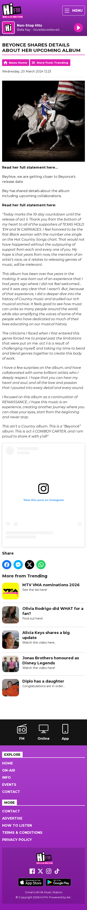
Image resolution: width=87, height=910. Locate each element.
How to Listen (17, 825)
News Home (18, 62)
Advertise (12, 818)
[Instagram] (48, 873)
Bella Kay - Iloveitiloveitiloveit (38, 30)
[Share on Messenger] (18, 564)
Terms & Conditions (22, 833)
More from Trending (52, 62)
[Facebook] (32, 873)
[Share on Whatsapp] (41, 564)
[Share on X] (29, 564)
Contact (11, 792)
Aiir (69, 897)
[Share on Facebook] (6, 564)
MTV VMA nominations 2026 (51, 585)
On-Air (8, 770)
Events (9, 785)
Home (7, 763)
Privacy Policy (17, 840)
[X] (40, 873)
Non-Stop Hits (29, 25)
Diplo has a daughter (43, 681)
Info (6, 778)
